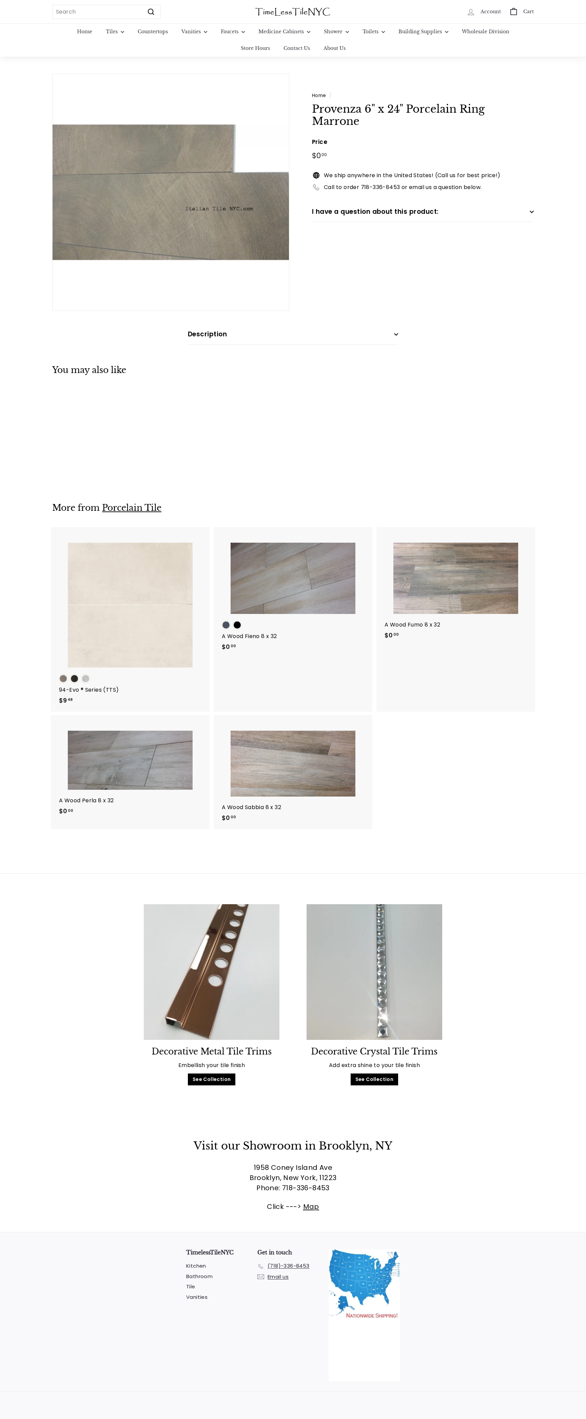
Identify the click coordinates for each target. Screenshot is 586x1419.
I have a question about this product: (375, 211)
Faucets (230, 32)
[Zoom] (171, 192)
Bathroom (199, 1276)
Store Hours (255, 48)
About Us (335, 48)
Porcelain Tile (131, 508)
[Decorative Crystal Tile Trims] (374, 972)
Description (207, 334)
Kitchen (196, 1265)
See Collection (212, 1079)
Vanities (191, 32)
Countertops (153, 32)
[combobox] (106, 12)
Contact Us (297, 48)
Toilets (371, 32)
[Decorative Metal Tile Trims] (211, 972)
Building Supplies (420, 32)
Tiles (112, 32)
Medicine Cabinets (281, 32)
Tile (190, 1286)
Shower (334, 32)
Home (84, 32)
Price (319, 142)
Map (311, 1206)
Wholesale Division (485, 32)
